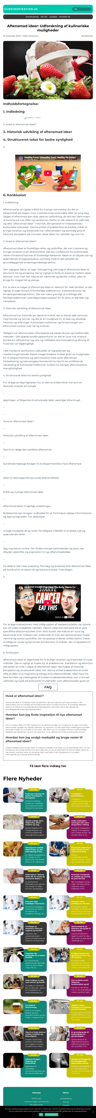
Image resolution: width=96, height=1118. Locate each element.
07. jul (33, 817)
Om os (44, 17)
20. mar (34, 843)
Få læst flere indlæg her (48, 766)
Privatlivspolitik (51, 1114)
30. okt (80, 922)
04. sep (34, 1028)
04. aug (80, 1055)
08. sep (80, 976)
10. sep (80, 949)
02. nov (34, 922)
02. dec (34, 897)
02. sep (80, 1028)
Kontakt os (64, 17)
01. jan (33, 870)
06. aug (34, 790)
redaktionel (87, 36)
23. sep (34, 949)
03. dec (80, 870)
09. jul (79, 790)
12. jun (79, 817)
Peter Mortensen (31, 36)
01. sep (34, 1055)
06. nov (80, 897)
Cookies (53, 17)
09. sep (34, 976)
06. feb (80, 843)
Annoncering (32, 17)
